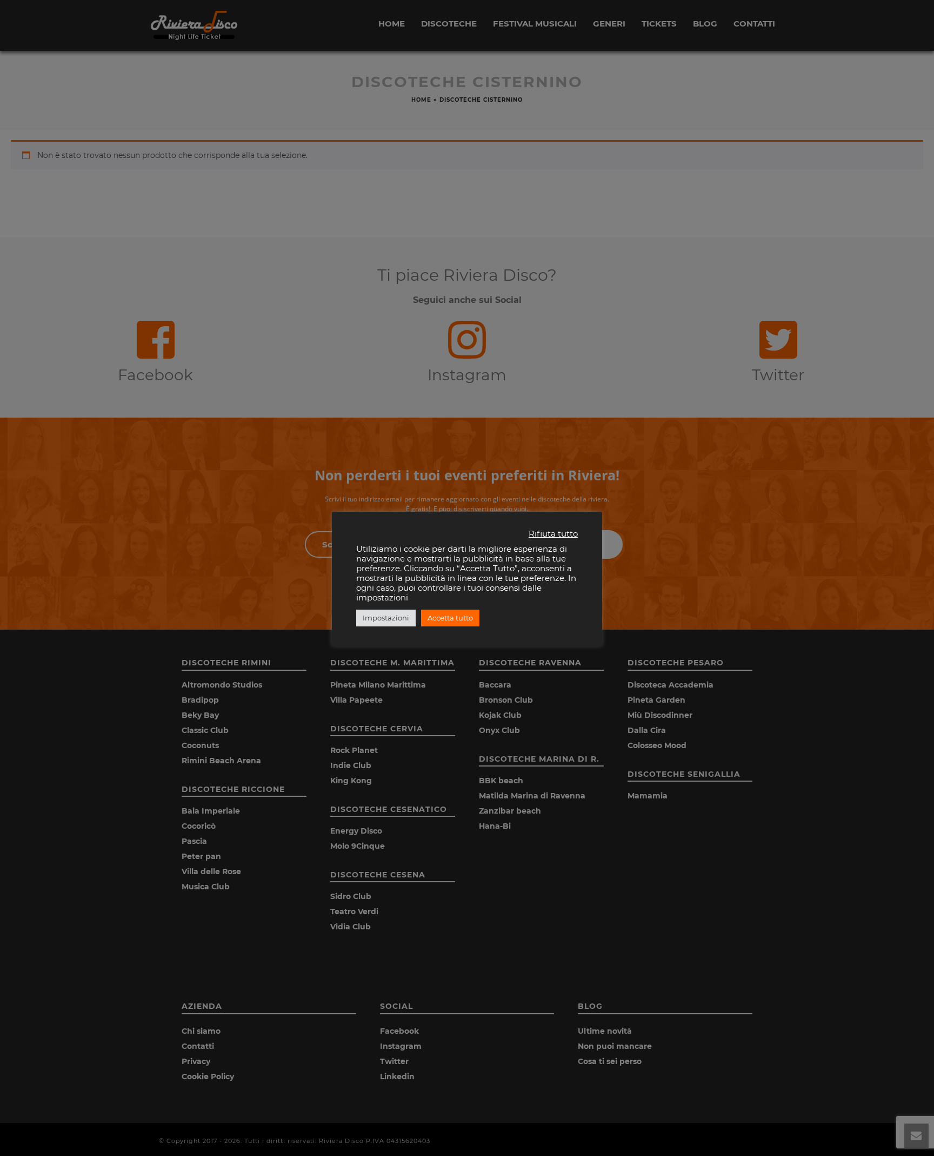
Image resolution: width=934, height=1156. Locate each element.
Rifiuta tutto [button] (553, 534)
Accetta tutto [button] (450, 617)
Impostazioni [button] (386, 617)
